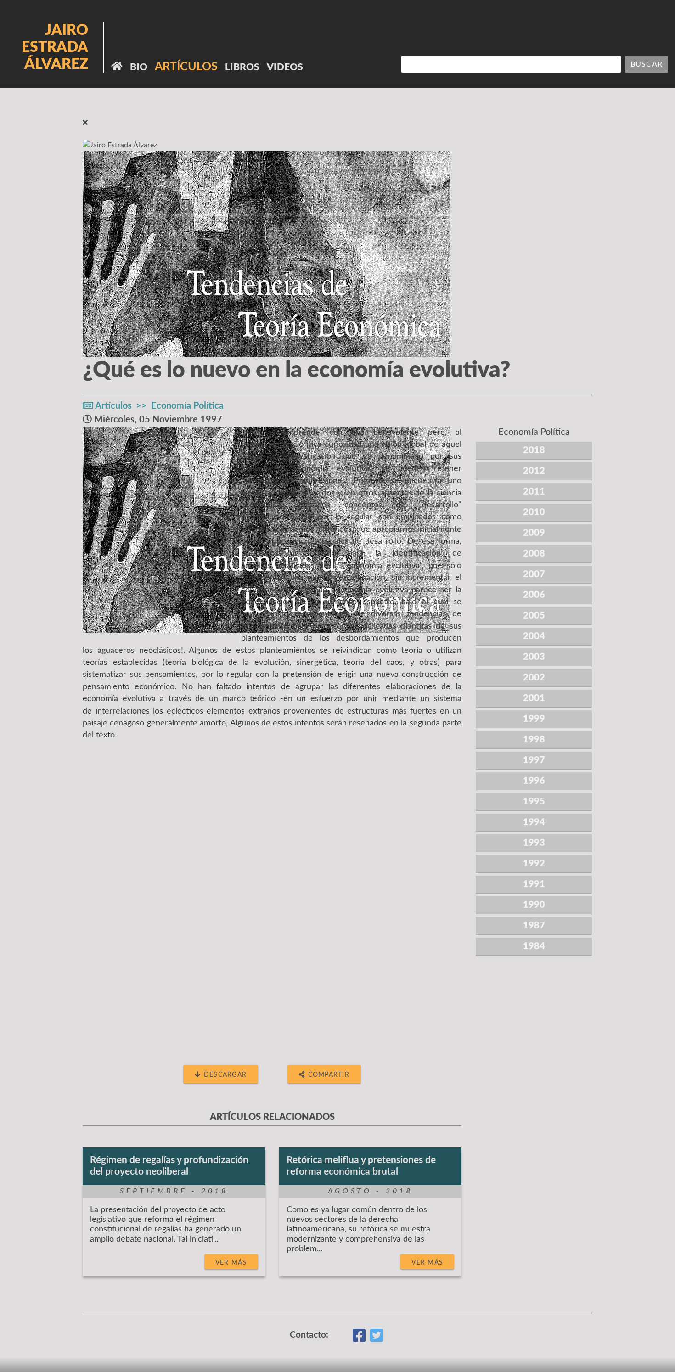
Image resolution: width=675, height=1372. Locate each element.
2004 (534, 636)
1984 (534, 946)
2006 (534, 595)
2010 (534, 512)
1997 (534, 760)
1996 (534, 781)
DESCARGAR (224, 1074)
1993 (534, 843)
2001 (534, 698)
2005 (534, 615)
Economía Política (187, 405)
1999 (534, 719)
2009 (534, 533)
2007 (534, 574)
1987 (534, 925)
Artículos (113, 405)
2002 (534, 677)
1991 (534, 884)
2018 (534, 450)
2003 (534, 657)
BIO (138, 67)
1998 (534, 739)
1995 (534, 801)
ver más (231, 1262)
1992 (534, 863)
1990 (534, 905)
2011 (534, 491)
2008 (534, 553)
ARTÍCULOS (186, 67)
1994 (534, 822)
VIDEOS (285, 67)
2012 (534, 471)
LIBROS (242, 67)
